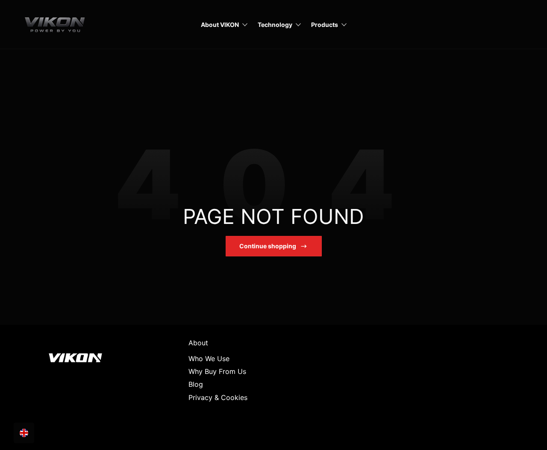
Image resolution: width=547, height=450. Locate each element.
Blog (195, 384)
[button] (24, 433)
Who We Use (208, 358)
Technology (275, 24)
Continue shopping (267, 246)
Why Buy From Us (217, 371)
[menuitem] (228, 358)
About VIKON (220, 24)
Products (324, 24)
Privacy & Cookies (217, 397)
